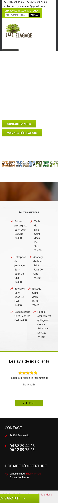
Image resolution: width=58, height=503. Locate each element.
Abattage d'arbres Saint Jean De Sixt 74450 (38, 267)
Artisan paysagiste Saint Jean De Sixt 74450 (21, 230)
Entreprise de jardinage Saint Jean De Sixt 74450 (20, 270)
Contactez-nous (19, 124)
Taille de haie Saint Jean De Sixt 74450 (38, 236)
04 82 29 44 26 (15, 2)
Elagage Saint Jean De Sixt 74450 (36, 297)
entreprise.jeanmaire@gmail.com (24, 6)
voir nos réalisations (22, 133)
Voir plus (29, 403)
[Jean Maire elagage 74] (18, 32)
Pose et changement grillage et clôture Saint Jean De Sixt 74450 (44, 324)
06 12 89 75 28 (38, 2)
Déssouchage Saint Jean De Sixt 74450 (22, 316)
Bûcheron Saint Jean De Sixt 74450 (20, 297)
